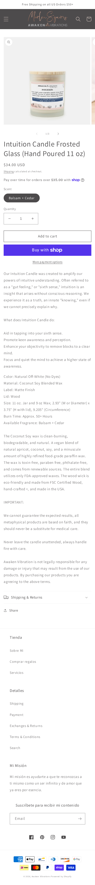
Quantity (10, 209)
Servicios (16, 672)
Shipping (9, 171)
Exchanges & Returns (26, 726)
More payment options (48, 262)
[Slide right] (58, 133)
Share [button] (13, 610)
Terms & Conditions (25, 737)
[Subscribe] (79, 818)
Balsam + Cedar (22, 198)
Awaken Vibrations (41, 876)
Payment (16, 715)
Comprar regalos (23, 661)
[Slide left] (36, 133)
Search (15, 748)
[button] (6, 19)
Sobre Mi (16, 650)
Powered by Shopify (61, 876)
